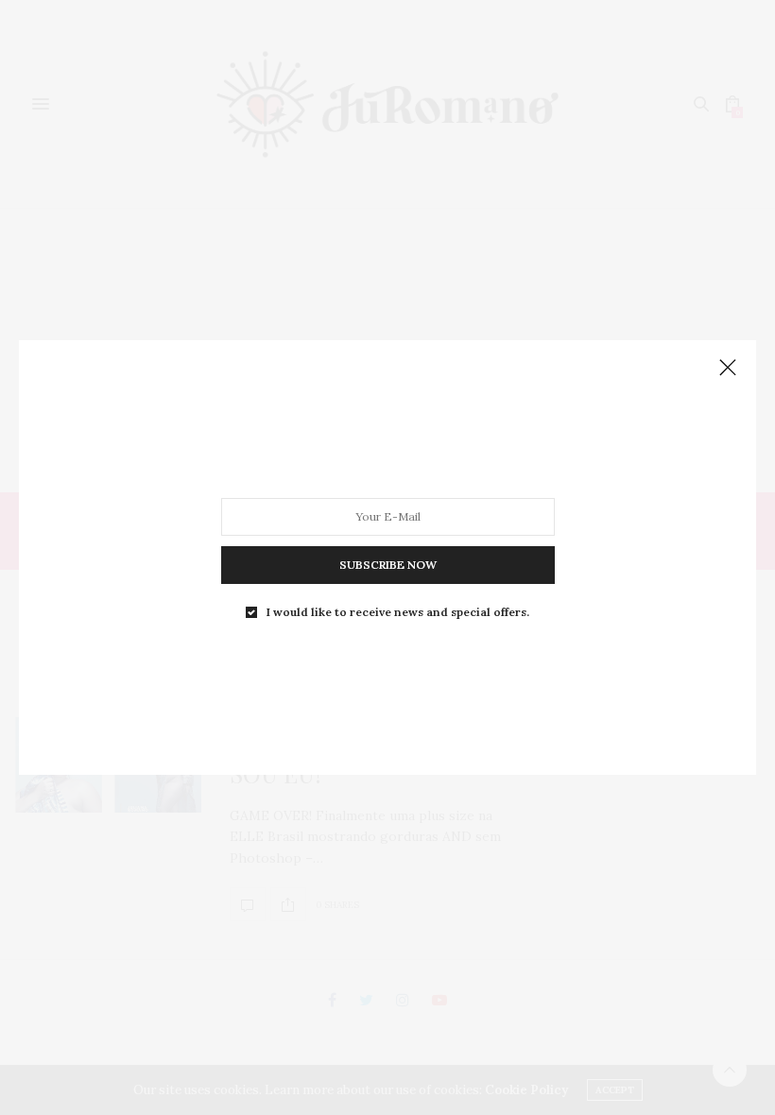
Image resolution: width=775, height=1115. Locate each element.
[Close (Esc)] (728, 368)
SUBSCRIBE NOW (388, 565)
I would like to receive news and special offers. (398, 612)
